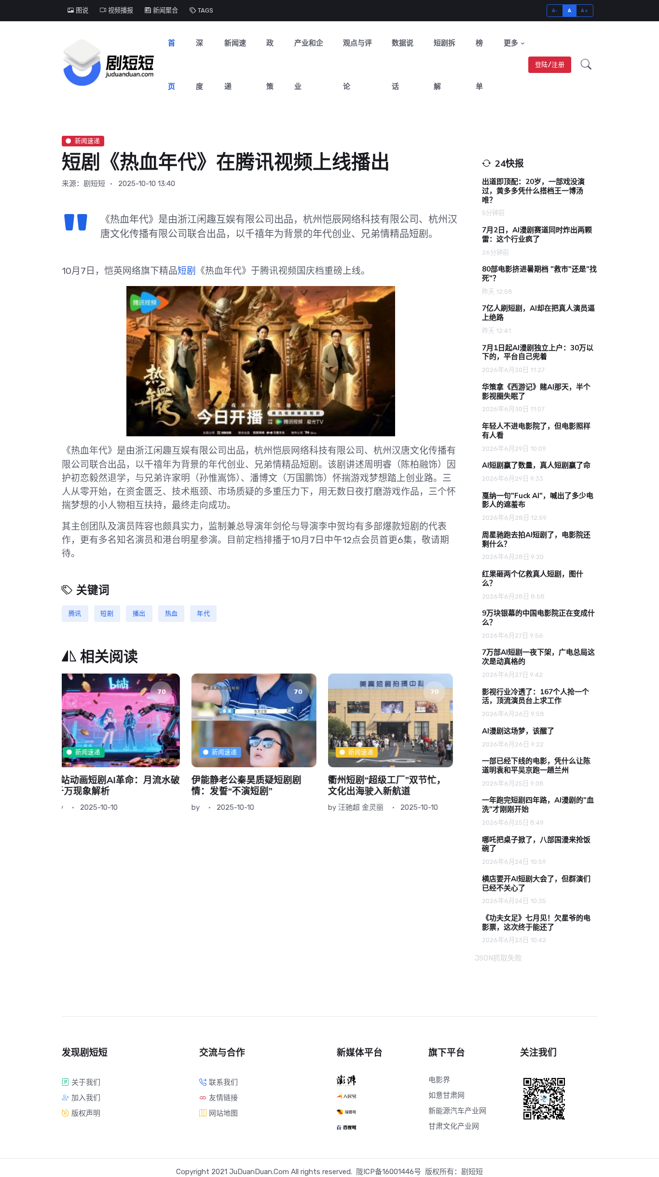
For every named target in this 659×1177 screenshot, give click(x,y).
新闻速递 (235, 65)
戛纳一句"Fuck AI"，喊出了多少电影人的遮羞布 (537, 500)
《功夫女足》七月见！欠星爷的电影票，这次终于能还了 (536, 922)
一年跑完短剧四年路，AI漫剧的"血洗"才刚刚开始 (538, 804)
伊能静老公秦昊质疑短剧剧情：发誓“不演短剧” (117, 786)
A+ (584, 10)
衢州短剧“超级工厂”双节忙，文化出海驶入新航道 (257, 786)
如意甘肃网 (446, 1095)
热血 (171, 613)
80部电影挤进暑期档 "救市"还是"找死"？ (539, 273)
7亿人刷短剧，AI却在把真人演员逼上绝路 (538, 312)
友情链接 (223, 1097)
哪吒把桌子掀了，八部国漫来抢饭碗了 (536, 844)
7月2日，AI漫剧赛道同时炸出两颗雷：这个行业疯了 (537, 234)
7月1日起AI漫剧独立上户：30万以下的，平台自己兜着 (537, 352)
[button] (586, 65)
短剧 (187, 270)
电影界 (439, 1080)
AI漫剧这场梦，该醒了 (518, 731)
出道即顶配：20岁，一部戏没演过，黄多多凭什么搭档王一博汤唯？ (533, 191)
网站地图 (223, 1113)
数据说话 (402, 65)
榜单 (479, 65)
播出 (139, 613)
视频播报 (120, 10)
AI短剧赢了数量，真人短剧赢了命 (536, 465)
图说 (82, 10)
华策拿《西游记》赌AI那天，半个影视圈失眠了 (536, 391)
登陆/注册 (550, 64)
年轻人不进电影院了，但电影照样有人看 (536, 430)
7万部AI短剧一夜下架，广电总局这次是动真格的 (538, 656)
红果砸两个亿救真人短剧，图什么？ (532, 578)
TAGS (205, 10)
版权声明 (85, 1113)
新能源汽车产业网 (457, 1110)
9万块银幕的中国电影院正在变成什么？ (538, 617)
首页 (171, 65)
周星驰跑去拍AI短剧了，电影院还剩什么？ (536, 539)
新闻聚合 (165, 10)
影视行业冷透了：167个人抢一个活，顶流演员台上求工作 (535, 696)
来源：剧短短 (83, 183)
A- (555, 10)
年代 (203, 613)
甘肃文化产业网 (453, 1126)
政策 (270, 65)
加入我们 (85, 1097)
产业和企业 (308, 65)
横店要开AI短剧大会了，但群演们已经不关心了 (536, 883)
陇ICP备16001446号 (388, 1171)
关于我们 (85, 1082)
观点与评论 (357, 65)
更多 (511, 43)
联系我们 (223, 1082)
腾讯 (75, 613)
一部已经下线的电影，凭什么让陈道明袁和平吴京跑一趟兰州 (536, 765)
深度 (199, 65)
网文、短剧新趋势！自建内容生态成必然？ (394, 786)
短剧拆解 (444, 65)
